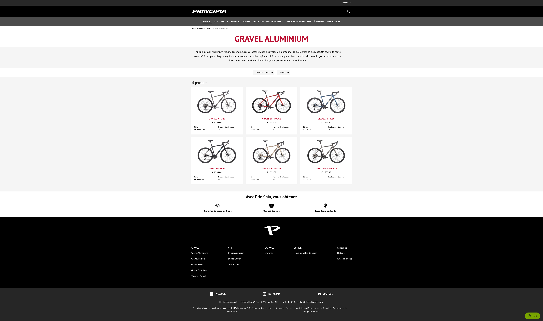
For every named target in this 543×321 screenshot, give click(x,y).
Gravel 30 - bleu (326, 118)
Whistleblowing (344, 258)
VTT (216, 21)
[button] (263, 72)
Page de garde (198, 29)
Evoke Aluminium (236, 252)
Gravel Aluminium (220, 29)
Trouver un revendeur (298, 21)
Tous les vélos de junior (305, 252)
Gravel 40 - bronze (271, 168)
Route (224, 21)
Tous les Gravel (198, 276)
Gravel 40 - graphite (326, 168)
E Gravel (235, 21)
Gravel (207, 21)
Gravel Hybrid (197, 264)
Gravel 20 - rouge (271, 118)
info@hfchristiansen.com (311, 301)
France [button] (345, 3)
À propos (319, 21)
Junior (246, 21)
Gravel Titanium (199, 270)
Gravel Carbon (198, 258)
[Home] (209, 11)
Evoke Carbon (234, 258)
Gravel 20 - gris (217, 118)
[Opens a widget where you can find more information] (532, 316)
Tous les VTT (234, 264)
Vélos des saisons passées (268, 21)
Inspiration (333, 21)
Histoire (341, 252)
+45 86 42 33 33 (288, 301)
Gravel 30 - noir (216, 168)
